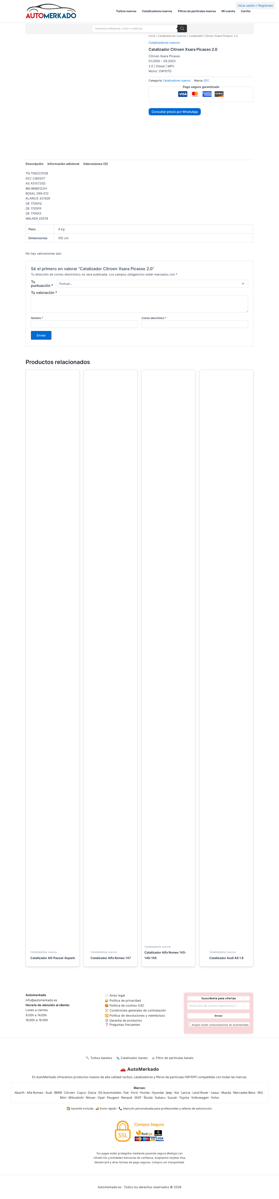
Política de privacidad (125, 1000)
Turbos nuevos (126, 11)
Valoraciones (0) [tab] (95, 164)
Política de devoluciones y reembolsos (137, 1015)
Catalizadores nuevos (157, 11)
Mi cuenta (228, 11)
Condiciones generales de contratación (138, 1010)
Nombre (37, 318)
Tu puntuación (42, 283)
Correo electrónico (154, 318)
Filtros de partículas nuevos (197, 11)
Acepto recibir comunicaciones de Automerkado (220, 1024)
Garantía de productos (126, 1020)
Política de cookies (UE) (127, 1005)
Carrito (246, 11)
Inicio (152, 36)
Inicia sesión (246, 5)
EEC (206, 80)
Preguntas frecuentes (124, 1024)
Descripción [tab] (34, 164)
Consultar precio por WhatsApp (175, 112)
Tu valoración (44, 292)
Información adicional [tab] (63, 164)
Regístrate (265, 5)
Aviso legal (117, 995)
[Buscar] (182, 28)
